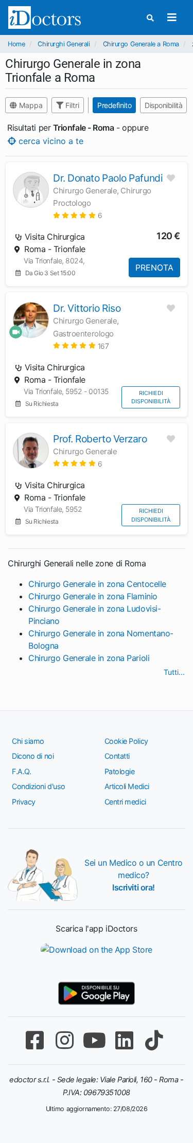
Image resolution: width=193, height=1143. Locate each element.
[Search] (150, 18)
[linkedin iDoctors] (124, 1040)
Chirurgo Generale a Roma (141, 44)
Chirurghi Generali (64, 44)
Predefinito (114, 105)
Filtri (71, 105)
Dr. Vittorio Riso (86, 308)
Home (16, 44)
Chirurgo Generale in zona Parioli (88, 658)
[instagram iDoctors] (65, 1040)
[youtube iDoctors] (95, 1040)
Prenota (154, 267)
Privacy (24, 801)
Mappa (30, 105)
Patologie (119, 771)
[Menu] (172, 17)
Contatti (117, 756)
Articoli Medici (126, 786)
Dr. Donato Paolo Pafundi (108, 178)
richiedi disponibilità (150, 397)
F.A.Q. (21, 771)
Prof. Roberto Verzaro (100, 439)
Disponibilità (163, 105)
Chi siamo (28, 741)
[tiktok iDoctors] (154, 1040)
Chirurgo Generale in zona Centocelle (97, 584)
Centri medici (125, 801)
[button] (77, 215)
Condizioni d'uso (38, 786)
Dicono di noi (33, 756)
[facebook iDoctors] (35, 1040)
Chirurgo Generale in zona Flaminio (92, 596)
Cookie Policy (126, 741)
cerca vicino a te (49, 141)
